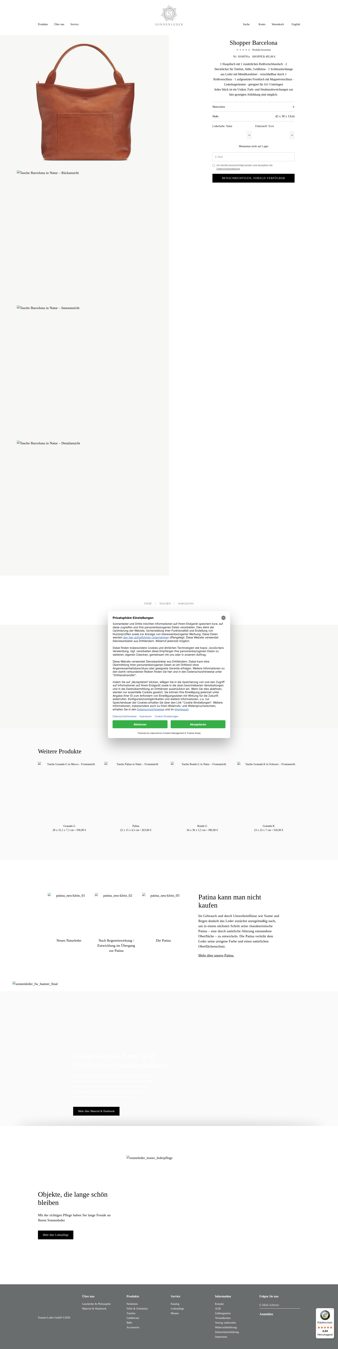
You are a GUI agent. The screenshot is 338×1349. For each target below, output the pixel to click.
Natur (65, 835)
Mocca (73, 835)
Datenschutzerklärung (228, 169)
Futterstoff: (264, 126)
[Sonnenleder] (169, 14)
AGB (218, 1308)
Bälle (129, 1322)
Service (175, 1296)
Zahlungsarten (223, 1313)
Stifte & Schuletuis (137, 1308)
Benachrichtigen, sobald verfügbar (253, 178)
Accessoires (133, 1327)
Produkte (133, 1296)
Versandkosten (223, 1318)
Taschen (165, 603)
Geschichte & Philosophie (96, 1303)
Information (223, 1296)
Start (148, 603)
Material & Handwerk (94, 1308)
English (296, 24)
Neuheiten (132, 1303)
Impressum (221, 1336)
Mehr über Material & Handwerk (96, 1111)
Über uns (88, 1296)
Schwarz (69, 835)
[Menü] (331, 1310)
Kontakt (219, 1303)
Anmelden (266, 1314)
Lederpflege (177, 1308)
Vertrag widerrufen (225, 1322)
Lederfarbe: (222, 126)
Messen (175, 1313)
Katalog (175, 1303)
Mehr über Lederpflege (55, 1234)
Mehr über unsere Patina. (216, 955)
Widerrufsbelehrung (226, 1327)
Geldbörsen (133, 1318)
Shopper (258, 56)
